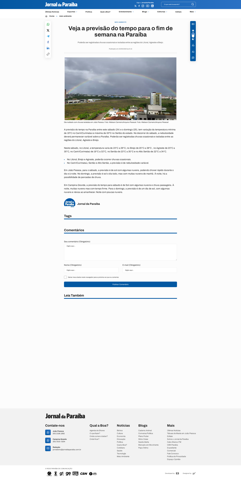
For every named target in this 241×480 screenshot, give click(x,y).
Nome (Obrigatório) (73, 265)
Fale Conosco (173, 454)
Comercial (171, 451)
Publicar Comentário (120, 284)
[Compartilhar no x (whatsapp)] (48, 30)
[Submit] (193, 4)
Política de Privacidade (176, 456)
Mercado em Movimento (148, 445)
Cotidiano (121, 448)
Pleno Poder (143, 436)
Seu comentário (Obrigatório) (77, 242)
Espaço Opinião (173, 459)
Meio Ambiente (123, 456)
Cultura (120, 433)
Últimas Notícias (52, 12)
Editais (178, 12)
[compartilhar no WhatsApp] (48, 24)
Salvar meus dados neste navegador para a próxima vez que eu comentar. (93, 277)
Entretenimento (125, 12)
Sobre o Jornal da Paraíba (178, 439)
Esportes (71, 12)
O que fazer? (95, 433)
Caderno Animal (145, 430)
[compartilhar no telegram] (48, 36)
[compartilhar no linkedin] (48, 48)
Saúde (119, 451)
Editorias (161, 12)
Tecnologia (121, 454)
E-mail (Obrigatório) (131, 265)
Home (51, 16)
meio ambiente (65, 16)
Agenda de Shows (97, 430)
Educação (121, 439)
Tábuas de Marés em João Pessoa (181, 433)
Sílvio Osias (143, 439)
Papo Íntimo (143, 448)
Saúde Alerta (143, 442)
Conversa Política (145, 433)
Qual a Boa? (105, 12)
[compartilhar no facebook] (48, 42)
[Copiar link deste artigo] (48, 54)
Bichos (120, 430)
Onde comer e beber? (99, 436)
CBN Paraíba (172, 445)
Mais (192, 12)
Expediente (171, 448)
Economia (121, 436)
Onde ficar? (94, 439)
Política (88, 12)
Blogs (144, 12)
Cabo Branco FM (174, 442)
